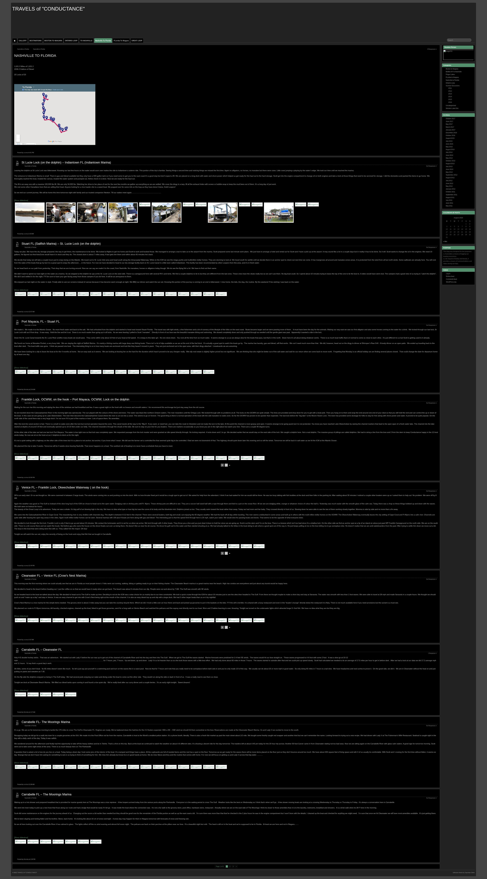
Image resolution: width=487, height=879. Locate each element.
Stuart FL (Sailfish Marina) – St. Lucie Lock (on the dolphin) (61, 243)
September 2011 (451, 195)
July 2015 (449, 141)
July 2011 (449, 200)
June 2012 (449, 183)
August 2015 (450, 138)
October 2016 (450, 135)
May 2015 (449, 147)
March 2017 (450, 127)
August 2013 (450, 164)
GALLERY (23, 41)
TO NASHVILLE (86, 41)
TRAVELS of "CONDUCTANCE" (48, 9)
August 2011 (450, 197)
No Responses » (431, 166)
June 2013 (449, 169)
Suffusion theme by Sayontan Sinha (464, 872)
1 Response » (432, 653)
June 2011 (449, 203)
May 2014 (449, 158)
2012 (450, 91)
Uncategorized (451, 105)
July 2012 (449, 181)
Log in (448, 273)
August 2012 (450, 178)
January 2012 (450, 189)
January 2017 (450, 130)
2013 (450, 94)
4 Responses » (432, 49)
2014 (450, 97)
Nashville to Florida (103, 41)
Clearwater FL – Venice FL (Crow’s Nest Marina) (54, 575)
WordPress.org (451, 282)
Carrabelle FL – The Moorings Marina (46, 794)
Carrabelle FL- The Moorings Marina (46, 722)
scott (25, 152)
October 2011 (450, 192)
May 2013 (449, 172)
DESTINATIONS (35, 41)
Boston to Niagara (452, 69)
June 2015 (449, 144)
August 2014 (450, 149)
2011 (450, 88)
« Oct (445, 241)
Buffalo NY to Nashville (454, 72)
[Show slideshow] (21, 200)
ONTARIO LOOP (71, 41)
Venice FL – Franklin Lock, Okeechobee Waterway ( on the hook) (65, 487)
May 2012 (449, 186)
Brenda (26, 389)
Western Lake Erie (452, 108)
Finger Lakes (450, 74)
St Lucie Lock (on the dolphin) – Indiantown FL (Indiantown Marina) (66, 162)
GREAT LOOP (137, 41)
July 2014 (449, 152)
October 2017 (450, 118)
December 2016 (451, 133)
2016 (450, 102)
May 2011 (449, 206)
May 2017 (449, 124)
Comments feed (451, 279)
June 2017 (449, 121)
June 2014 (449, 155)
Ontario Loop (450, 83)
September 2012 (451, 175)
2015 (450, 99)
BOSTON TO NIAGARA (53, 41)
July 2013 (449, 166)
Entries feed (450, 276)
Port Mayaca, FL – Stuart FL (41, 321)
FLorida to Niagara (121, 41)
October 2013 (450, 161)
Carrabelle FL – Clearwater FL (42, 649)
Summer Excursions (453, 86)
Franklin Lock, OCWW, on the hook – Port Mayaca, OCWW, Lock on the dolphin (75, 399)
